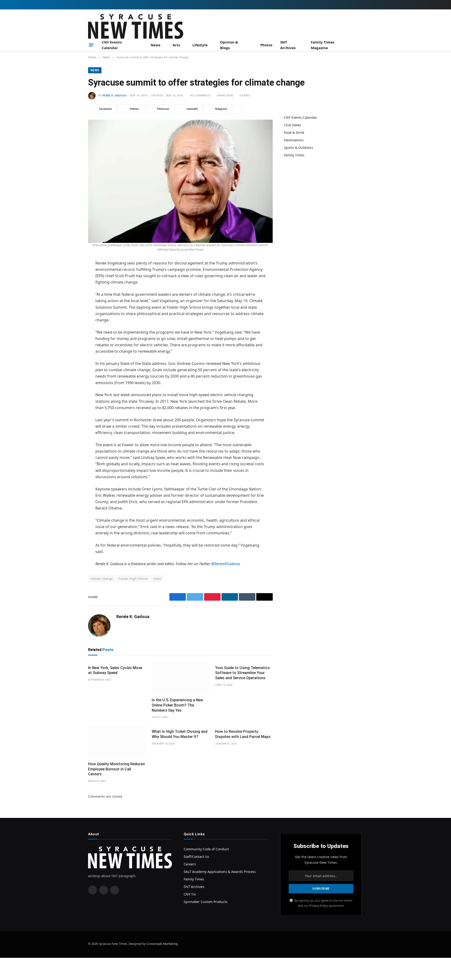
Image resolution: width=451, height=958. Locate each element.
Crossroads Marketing (162, 944)
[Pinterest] (71, 311)
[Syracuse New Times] (135, 26)
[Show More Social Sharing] (237, 109)
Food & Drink (294, 132)
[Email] (71, 323)
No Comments (200, 95)
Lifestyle (200, 45)
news (157, 578)
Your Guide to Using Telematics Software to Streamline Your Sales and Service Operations (242, 673)
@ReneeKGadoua (225, 563)
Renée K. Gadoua (114, 95)
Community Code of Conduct (206, 849)
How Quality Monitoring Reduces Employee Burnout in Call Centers (116, 769)
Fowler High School (133, 578)
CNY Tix (190, 894)
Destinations (294, 140)
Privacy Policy (318, 906)
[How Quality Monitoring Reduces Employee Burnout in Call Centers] (117, 741)
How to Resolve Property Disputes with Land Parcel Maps (243, 734)
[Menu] (91, 45)
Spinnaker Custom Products (205, 901)
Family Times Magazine (322, 45)
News (155, 45)
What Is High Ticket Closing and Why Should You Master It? (179, 734)
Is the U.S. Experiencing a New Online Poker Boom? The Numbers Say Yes (177, 705)
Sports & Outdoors (298, 147)
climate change (101, 578)
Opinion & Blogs (229, 45)
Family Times (294, 155)
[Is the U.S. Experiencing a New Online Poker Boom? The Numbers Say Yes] (180, 678)
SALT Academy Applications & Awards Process (220, 871)
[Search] (361, 45)
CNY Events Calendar (112, 45)
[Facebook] (71, 275)
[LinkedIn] (71, 299)
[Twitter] (71, 287)
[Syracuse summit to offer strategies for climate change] (180, 180)
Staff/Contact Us (196, 856)
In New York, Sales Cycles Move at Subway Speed (115, 670)
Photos (266, 45)
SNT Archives (287, 45)
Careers (190, 864)
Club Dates (292, 125)
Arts (176, 45)
